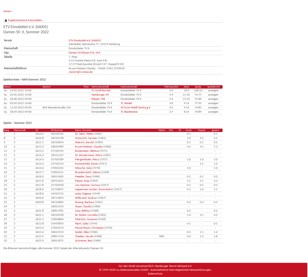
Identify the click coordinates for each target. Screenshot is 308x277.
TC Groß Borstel (101, 90)
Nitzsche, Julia (83, 168)
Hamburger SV (100, 94)
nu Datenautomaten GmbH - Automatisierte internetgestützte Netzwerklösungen (163, 269)
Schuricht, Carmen (86, 138)
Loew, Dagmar (83, 193)
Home (6, 11)
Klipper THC (99, 99)
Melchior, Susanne (86, 219)
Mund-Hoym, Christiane (89, 227)
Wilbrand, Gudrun (86, 198)
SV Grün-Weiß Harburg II (135, 107)
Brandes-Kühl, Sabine (87, 172)
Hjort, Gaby (82, 223)
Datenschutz (155, 273)
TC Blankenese (129, 111)
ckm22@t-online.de (80, 72)
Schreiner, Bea (83, 240)
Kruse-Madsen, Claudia (88, 146)
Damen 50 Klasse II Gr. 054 (84, 52)
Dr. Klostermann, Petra (88, 155)
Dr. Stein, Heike (84, 133)
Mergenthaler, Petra (87, 159)
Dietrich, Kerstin (84, 142)
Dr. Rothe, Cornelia (86, 215)
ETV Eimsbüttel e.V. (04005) (85, 40)
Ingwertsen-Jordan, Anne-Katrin (94, 189)
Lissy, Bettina (82, 210)
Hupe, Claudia (83, 206)
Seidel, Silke (82, 232)
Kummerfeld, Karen (86, 163)
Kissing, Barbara (84, 202)
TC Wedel (126, 103)
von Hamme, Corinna (87, 185)
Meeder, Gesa (83, 176)
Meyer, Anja (82, 180)
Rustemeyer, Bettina (87, 151)
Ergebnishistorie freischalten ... (26, 20)
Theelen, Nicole (84, 236)
